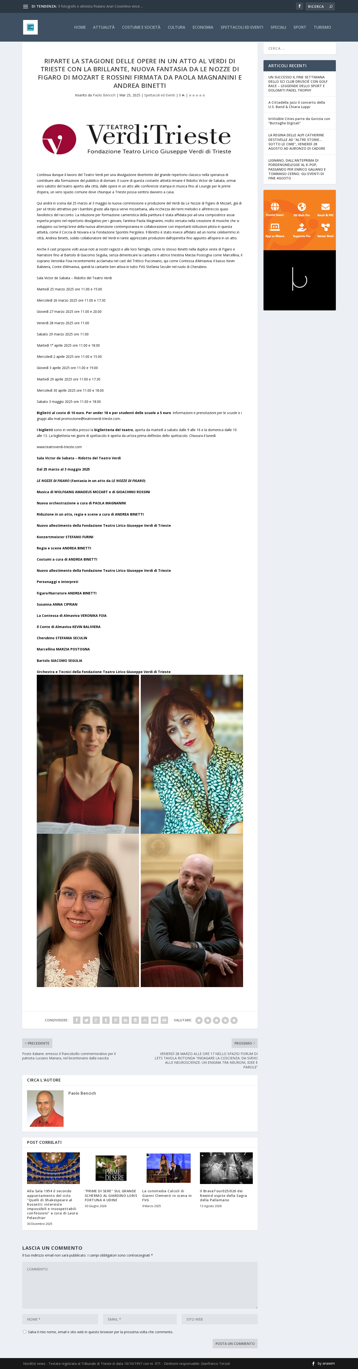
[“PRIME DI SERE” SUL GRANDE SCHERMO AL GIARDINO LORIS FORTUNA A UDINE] (111, 1168)
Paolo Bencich (104, 95)
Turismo (322, 27)
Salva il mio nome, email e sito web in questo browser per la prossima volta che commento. (100, 1332)
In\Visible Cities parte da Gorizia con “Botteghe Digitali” (299, 120)
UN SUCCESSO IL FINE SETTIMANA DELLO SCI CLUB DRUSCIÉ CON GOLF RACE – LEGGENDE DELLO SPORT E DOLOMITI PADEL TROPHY (298, 84)
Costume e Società (141, 27)
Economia (203, 27)
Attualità (104, 27)
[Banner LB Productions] (300, 280)
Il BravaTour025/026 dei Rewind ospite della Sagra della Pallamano (223, 1195)
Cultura (176, 27)
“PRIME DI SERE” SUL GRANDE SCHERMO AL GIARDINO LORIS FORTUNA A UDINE (111, 1195)
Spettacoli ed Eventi (242, 27)
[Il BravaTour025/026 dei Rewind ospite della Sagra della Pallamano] (226, 1168)
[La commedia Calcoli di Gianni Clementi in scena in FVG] (168, 1168)
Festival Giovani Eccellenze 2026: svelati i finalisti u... (98, 6)
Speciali (278, 27)
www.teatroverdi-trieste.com (59, 446)
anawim (328, 1363)
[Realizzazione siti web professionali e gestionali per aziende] (300, 220)
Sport (299, 27)
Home (80, 27)
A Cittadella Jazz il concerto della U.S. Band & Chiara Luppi (296, 104)
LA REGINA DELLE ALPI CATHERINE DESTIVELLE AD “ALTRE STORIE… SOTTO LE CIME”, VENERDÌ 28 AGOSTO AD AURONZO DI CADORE (296, 142)
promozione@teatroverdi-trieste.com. (91, 418)
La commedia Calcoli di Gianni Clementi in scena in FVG (167, 1195)
